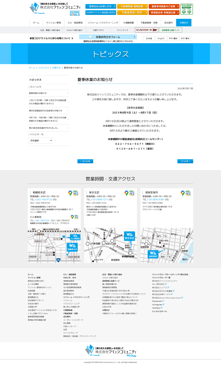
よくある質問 (33, 284)
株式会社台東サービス (161, 294)
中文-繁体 (185, 38)
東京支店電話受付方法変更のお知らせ (45, 110)
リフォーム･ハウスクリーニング (76, 297)
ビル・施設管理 (69, 274)
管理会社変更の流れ (36, 281)
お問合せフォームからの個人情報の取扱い (119, 313)
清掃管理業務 (68, 281)
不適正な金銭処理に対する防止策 (115, 290)
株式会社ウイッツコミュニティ (165, 281)
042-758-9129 (42, 220)
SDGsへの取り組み (74, 30)
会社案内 (67, 316)
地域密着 (31, 290)
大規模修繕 (67, 310)
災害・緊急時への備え (37, 293)
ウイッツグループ (70, 332)
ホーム (32, 67)
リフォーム (67, 300)
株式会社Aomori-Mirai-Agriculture (166, 297)
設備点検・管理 (69, 277)
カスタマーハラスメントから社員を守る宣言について (124, 293)
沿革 (65, 329)
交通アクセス (98, 30)
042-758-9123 (44, 199)
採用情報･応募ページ (170, 30)
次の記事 (184, 161)
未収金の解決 (33, 303)
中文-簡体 (173, 38)
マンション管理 (34, 277)
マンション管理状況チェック (39, 287)
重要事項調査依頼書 (36, 316)
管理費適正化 (33, 297)
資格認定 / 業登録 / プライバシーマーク (79, 336)
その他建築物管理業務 (72, 287)
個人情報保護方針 (109, 284)
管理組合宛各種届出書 (37, 319)
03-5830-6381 (156, 199)
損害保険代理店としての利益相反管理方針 (119, 303)
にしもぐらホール (159, 311)
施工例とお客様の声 (71, 306)
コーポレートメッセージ (73, 319)
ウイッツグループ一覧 (161, 277)
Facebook (156, 301)
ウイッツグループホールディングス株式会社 (170, 274)
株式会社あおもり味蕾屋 (162, 291)
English (161, 38)
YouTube (156, 307)
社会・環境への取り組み (50, 30)
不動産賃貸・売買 (70, 313)
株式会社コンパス (159, 287)
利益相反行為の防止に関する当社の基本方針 (120, 300)
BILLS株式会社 (158, 284)
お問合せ (106, 310)
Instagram (157, 304)
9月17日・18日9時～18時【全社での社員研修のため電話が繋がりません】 (47, 119)
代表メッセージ (69, 326)
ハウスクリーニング (71, 303)
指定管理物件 (68, 290)
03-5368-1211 (100, 199)
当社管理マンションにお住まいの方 (42, 310)
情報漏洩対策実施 (109, 287)
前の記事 (86, 161)
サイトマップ (122, 30)
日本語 (149, 38)
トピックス (43, 67)
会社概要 (67, 323)
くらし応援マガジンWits (38, 313)
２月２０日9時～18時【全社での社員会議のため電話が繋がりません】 (47, 102)
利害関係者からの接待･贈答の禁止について (120, 297)
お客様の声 (32, 306)
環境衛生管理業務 (70, 284)
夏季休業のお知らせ (38, 93)
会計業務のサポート (36, 300)
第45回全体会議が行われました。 (44, 127)
